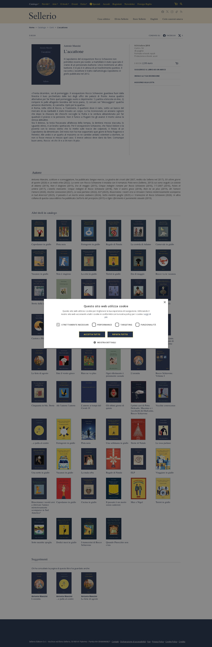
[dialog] (106, 323)
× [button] (164, 302)
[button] (106, 342)
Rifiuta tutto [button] (120, 334)
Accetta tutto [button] (92, 334)
